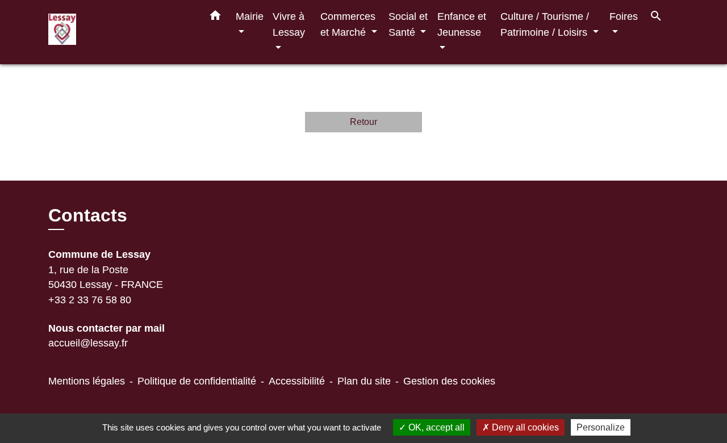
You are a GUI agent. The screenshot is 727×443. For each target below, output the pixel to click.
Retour (363, 122)
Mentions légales (86, 381)
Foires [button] (623, 16)
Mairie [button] (250, 16)
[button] (215, 17)
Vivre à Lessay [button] (289, 24)
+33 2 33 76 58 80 (89, 300)
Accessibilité (297, 381)
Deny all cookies (524, 427)
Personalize (600, 427)
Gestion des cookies (449, 381)
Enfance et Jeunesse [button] (461, 24)
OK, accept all (435, 427)
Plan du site (364, 381)
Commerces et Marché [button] (347, 24)
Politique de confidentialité (196, 381)
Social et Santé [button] (408, 24)
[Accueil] (119, 32)
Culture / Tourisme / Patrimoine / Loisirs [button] (545, 24)
